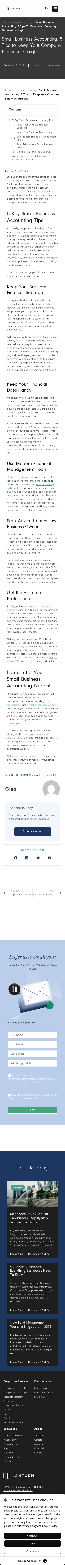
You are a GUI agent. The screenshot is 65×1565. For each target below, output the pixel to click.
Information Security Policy (18, 1491)
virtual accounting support (41, 705)
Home (5, 22)
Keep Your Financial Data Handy (34, 132)
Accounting (26, 22)
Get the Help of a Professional (33, 152)
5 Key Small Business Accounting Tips (32, 120)
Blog (14, 22)
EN (47, 8)
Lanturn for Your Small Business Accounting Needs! (29, 158)
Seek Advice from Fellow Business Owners (35, 146)
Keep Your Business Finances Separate (33, 126)
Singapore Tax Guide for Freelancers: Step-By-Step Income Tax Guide (29, 1218)
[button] (55, 9)
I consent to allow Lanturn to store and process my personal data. (32, 1096)
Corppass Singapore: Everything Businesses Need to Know (30, 1271)
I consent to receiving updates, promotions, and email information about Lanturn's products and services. (31, 1079)
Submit (32, 1110)
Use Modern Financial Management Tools (36, 138)
